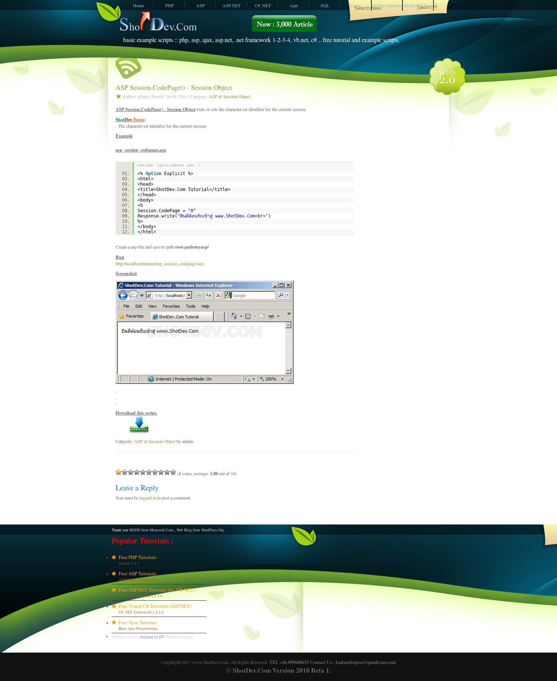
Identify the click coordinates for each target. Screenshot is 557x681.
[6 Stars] (149, 472)
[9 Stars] (167, 472)
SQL (325, 5)
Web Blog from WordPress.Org (200, 529)
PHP (169, 5)
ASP (200, 5)
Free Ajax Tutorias (137, 622)
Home (138, 5)
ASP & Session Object (229, 96)
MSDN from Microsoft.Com (151, 529)
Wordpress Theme (125, 636)
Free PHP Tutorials (137, 557)
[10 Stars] (173, 472)
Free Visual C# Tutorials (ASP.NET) (155, 606)
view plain (145, 165)
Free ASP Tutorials (137, 573)
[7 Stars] (155, 472)
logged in (147, 498)
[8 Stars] (161, 472)
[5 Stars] (143, 472)
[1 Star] (119, 472)
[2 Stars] (125, 472)
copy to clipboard (170, 165)
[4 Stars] (137, 472)
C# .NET (263, 5)
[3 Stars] (131, 472)
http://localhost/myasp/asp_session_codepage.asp (159, 263)
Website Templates (179, 636)
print (191, 165)
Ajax (293, 5)
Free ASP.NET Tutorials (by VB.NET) (157, 589)
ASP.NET (231, 5)
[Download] (139, 432)
